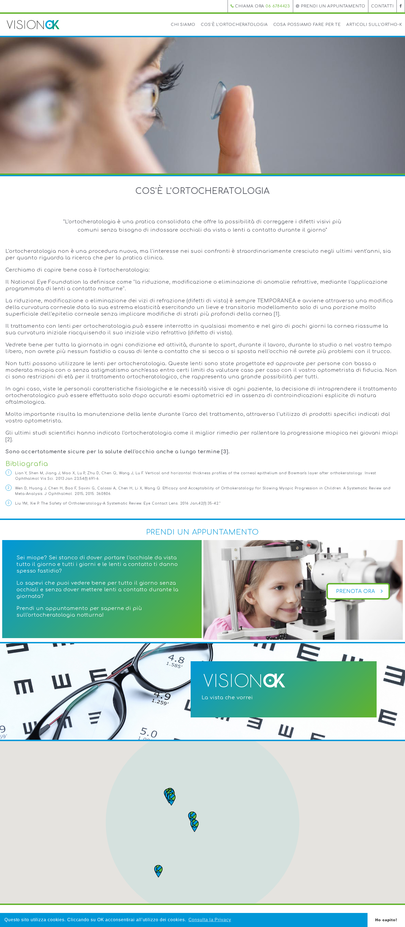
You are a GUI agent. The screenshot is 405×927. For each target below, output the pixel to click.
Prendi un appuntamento (332, 6)
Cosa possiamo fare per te (307, 25)
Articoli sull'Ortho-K (374, 25)
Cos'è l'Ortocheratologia (234, 25)
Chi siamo (183, 25)
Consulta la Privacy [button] (209, 919)
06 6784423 (278, 6)
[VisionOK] (33, 25)
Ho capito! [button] (386, 920)
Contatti (382, 6)
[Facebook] (400, 6)
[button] (171, 799)
